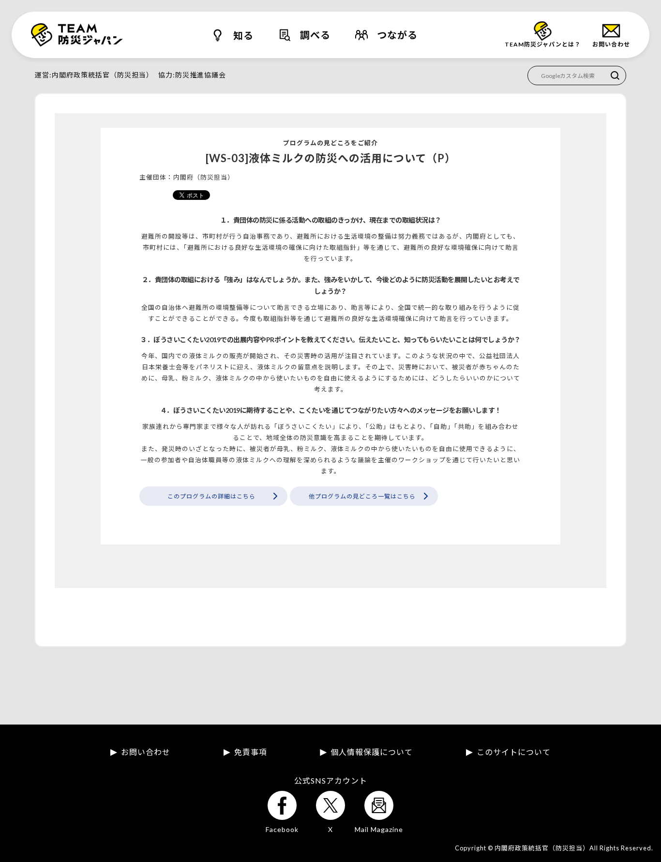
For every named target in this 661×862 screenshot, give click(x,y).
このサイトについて (514, 752)
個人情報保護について (371, 752)
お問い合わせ (145, 752)
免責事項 (250, 752)
